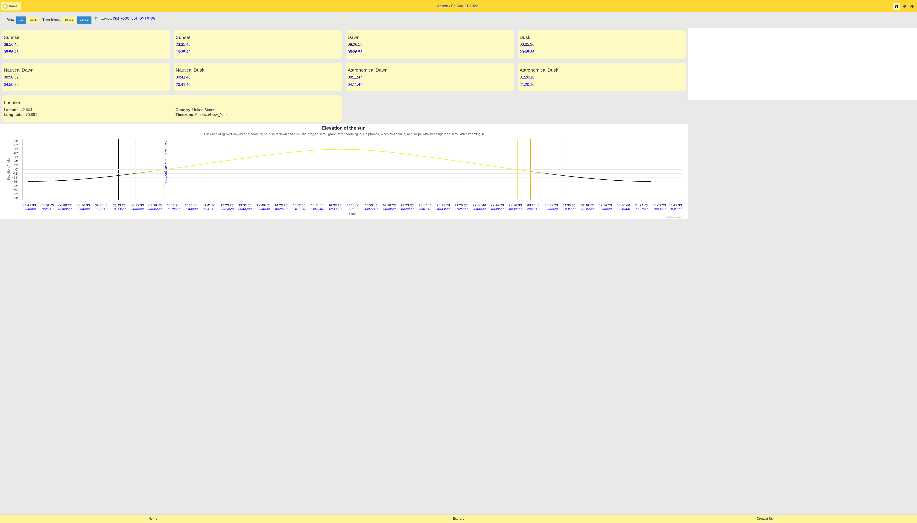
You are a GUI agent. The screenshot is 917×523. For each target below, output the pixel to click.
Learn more (896, 6)
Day (21, 20)
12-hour (69, 20)
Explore (458, 518)
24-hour (84, 20)
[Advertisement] (802, 64)
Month (33, 20)
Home (153, 518)
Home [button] (13, 6)
